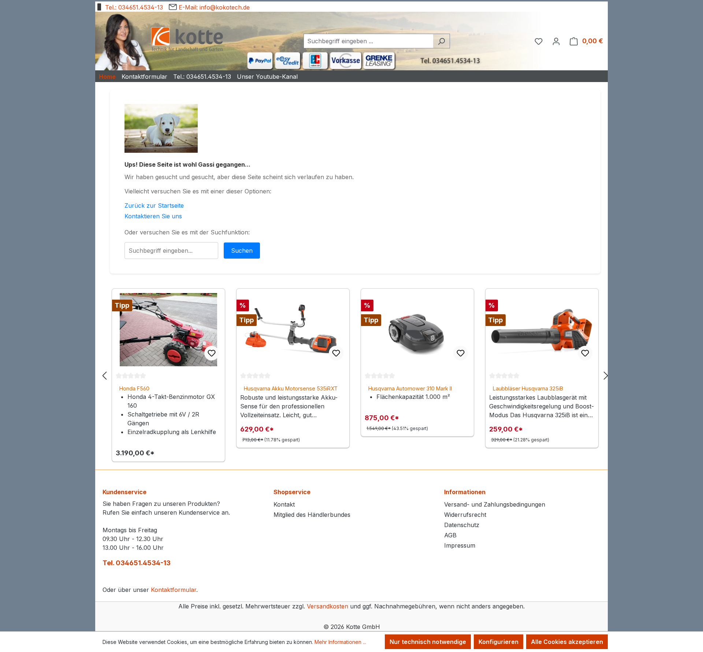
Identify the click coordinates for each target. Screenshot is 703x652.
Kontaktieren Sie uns (153, 216)
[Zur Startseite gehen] (186, 40)
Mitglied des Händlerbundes (312, 514)
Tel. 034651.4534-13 (137, 563)
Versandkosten (327, 606)
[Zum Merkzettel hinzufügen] (211, 353)
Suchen (242, 250)
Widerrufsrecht (465, 514)
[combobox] (368, 41)
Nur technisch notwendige (428, 641)
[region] (355, 375)
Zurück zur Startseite (154, 205)
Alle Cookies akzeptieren (567, 641)
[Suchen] (441, 41)
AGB (450, 535)
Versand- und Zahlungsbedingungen (494, 504)
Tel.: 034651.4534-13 (133, 7)
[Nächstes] (605, 375)
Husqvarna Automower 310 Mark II (410, 388)
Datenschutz (461, 525)
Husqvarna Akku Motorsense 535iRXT (291, 388)
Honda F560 (134, 388)
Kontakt (284, 504)
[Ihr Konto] (556, 41)
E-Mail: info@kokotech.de (213, 7)
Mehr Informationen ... (340, 642)
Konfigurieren (498, 641)
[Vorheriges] (104, 375)
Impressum (459, 545)
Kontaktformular (173, 589)
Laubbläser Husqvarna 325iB (528, 388)
